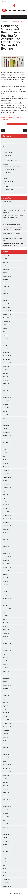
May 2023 (5, 376)
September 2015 (7, 692)
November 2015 (7, 685)
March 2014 (6, 754)
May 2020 (5, 498)
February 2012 (6, 837)
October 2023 (6, 359)
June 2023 (5, 373)
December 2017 (7, 598)
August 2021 (6, 449)
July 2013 (5, 778)
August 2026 (6, 255)
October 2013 (6, 768)
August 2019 (6, 529)
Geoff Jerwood (18, 21)
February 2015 (6, 716)
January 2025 (6, 307)
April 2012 (5, 830)
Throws (6, 183)
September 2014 (7, 733)
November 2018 (7, 560)
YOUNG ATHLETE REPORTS (12, 175)
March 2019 (6, 546)
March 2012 (6, 834)
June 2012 (5, 823)
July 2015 (5, 699)
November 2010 (7, 886)
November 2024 (7, 314)
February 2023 (6, 387)
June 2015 (5, 702)
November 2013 (7, 764)
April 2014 (5, 751)
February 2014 (6, 758)
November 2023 (7, 355)
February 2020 (6, 508)
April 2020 (5, 501)
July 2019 (5, 532)
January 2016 (6, 678)
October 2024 (6, 317)
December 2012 (7, 803)
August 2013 (6, 775)
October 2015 (6, 688)
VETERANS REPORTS (10, 169)
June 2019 (5, 536)
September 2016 (7, 650)
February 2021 (6, 470)
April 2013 (5, 789)
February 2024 (6, 345)
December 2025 (7, 272)
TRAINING (5, 178)
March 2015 (6, 712)
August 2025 (6, 286)
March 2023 (6, 383)
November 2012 (7, 806)
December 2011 (7, 844)
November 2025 (7, 276)
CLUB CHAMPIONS (9, 152)
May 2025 (5, 293)
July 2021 (5, 453)
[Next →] (25, 130)
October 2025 (6, 279)
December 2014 (7, 723)
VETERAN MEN (10, 172)
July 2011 (5, 861)
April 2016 (5, 667)
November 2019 (7, 518)
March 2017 (6, 629)
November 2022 (7, 397)
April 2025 (5, 297)
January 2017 (6, 636)
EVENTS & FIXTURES (12, 124)
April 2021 (5, 463)
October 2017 (6, 605)
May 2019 (5, 539)
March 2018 (6, 588)
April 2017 (5, 626)
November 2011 (7, 848)
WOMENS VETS (9, 189)
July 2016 (5, 657)
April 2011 (5, 872)
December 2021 (7, 435)
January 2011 (6, 882)
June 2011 (5, 865)
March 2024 (6, 342)
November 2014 (7, 726)
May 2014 (5, 747)
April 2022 (5, 421)
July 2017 (5, 615)
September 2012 (7, 813)
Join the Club (6, 221)
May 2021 (5, 459)
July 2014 (5, 740)
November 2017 (7, 602)
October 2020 (6, 484)
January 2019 (6, 553)
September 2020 (7, 487)
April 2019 (5, 543)
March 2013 (6, 792)
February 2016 (6, 674)
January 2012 (6, 841)
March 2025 (6, 300)
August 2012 (6, 816)
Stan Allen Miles (7, 201)
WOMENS (7, 186)
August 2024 (6, 324)
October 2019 (6, 522)
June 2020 (5, 494)
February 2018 (6, 591)
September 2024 (7, 321)
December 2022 (7, 394)
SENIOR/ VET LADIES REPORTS (13, 167)
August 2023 (6, 366)
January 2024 (6, 349)
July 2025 (5, 290)
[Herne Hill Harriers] (14, 11)
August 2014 (6, 737)
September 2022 (7, 404)
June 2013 (5, 782)
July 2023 (5, 369)
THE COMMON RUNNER (11, 160)
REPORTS (5, 164)
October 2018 (6, 563)
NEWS (24, 124)
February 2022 (6, 428)
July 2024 (5, 328)
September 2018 (7, 567)
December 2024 (7, 310)
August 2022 (6, 407)
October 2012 (6, 810)
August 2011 (6, 858)
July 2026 (5, 258)
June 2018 (5, 577)
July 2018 (5, 574)
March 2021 (6, 466)
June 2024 (5, 331)
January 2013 (6, 799)
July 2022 (5, 411)
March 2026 (6, 269)
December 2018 (7, 556)
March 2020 (6, 504)
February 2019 (6, 550)
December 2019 (7, 515)
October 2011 (6, 851)
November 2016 (7, 643)
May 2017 (5, 622)
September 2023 (7, 362)
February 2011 (6, 879)
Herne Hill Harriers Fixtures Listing (11, 224)
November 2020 (7, 480)
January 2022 (6, 432)
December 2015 (7, 681)
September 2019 (7, 525)
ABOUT (5, 139)
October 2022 (6, 401)
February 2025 (6, 303)
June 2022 (5, 414)
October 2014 (6, 730)
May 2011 (5, 868)
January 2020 (6, 511)
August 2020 (6, 491)
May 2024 (5, 335)
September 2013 (7, 771)
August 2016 (6, 654)
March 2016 (6, 671)
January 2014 (6, 761)
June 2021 (5, 456)
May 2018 (5, 581)
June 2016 (5, 660)
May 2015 (5, 706)
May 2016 (5, 664)
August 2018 (6, 570)
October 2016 (6, 647)
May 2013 (5, 785)
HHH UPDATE (8, 158)
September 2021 (7, 446)
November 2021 (7, 439)
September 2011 (7, 855)
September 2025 (7, 283)
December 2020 (7, 477)
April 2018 (5, 584)
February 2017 (6, 633)
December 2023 (7, 352)
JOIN (4, 146)
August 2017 (6, 612)
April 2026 (5, 265)
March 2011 (6, 875)
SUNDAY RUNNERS (9, 181)
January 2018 (6, 595)
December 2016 (7, 640)
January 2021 (6, 473)
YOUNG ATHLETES (9, 192)
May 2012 (5, 827)
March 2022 (6, 425)
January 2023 (6, 390)
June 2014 (5, 744)
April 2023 (5, 380)
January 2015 (6, 719)
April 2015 (5, 709)
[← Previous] (3, 130)
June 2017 (5, 619)
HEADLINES (20, 124)
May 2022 (5, 418)
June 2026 (5, 262)
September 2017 (7, 608)
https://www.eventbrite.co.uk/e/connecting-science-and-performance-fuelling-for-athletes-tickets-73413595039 (13, 117)
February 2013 (6, 796)
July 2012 (5, 820)
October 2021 (6, 442)
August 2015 (6, 695)
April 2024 (5, 338)
